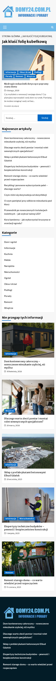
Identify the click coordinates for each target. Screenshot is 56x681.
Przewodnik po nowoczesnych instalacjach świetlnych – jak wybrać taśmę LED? (25, 212)
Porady (9, 76)
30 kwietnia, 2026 (14, 371)
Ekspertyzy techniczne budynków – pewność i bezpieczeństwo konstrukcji (27, 168)
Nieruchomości (12, 272)
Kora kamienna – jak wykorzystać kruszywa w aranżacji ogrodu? (27, 221)
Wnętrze (31, 76)
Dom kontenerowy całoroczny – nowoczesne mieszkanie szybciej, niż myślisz (27, 140)
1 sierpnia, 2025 (13, 533)
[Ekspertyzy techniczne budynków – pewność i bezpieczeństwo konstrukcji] (28, 505)
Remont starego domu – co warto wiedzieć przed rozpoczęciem (25, 177)
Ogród (7, 278)
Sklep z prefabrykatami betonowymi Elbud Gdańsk (25, 159)
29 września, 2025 (14, 479)
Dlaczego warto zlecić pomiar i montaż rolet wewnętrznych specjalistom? (26, 149)
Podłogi (38, 72)
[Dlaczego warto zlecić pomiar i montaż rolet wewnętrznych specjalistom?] (28, 397)
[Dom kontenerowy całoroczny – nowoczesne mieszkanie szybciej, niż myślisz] (28, 340)
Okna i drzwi (25, 72)
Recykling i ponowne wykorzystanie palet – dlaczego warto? (26, 187)
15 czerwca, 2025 (14, 587)
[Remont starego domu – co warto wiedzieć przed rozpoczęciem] (28, 559)
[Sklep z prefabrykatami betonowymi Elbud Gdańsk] (28, 451)
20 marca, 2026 (13, 425)
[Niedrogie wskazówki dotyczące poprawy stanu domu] (28, 62)
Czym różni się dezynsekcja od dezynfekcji (25, 195)
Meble (7, 260)
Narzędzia (9, 266)
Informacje (11, 72)
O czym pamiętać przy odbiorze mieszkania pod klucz (28, 202)
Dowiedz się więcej (11, 106)
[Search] (52, 27)
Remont (19, 76)
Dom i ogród (10, 242)
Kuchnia (8, 254)
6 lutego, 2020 (13, 90)
